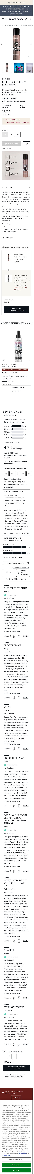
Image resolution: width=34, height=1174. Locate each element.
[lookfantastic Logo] (16, 19)
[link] (26, 19)
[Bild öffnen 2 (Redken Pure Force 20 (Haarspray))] (19, 68)
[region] (16, 1137)
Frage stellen (22, 106)
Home (4, 25)
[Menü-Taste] (2, 19)
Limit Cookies (16, 1165)
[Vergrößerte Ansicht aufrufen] (29, 57)
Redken (18, 25)
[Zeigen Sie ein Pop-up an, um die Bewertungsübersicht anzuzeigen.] (17, 372)
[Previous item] (3, 360)
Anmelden (16, 1098)
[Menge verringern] (5, 134)
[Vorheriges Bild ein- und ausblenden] (1, 44)
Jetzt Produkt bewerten (7, 106)
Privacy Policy (22, 1153)
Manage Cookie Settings (16, 1159)
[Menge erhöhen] (18, 134)
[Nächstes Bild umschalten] (31, 44)
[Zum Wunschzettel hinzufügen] (26, 143)
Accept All (16, 1170)
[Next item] (29, 360)
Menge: (5, 130)
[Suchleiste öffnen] (5, 19)
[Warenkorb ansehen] (29, 19)
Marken (11, 25)
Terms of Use (6, 1155)
